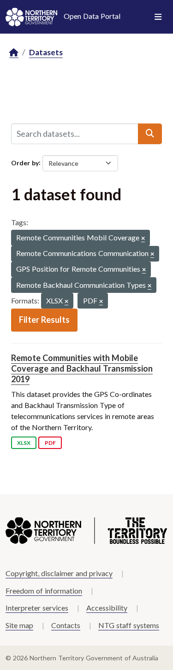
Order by (25, 162)
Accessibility (106, 607)
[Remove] (143, 238)
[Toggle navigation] (158, 17)
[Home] (13, 52)
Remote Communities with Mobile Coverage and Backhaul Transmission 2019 (82, 369)
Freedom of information (44, 590)
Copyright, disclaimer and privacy (59, 573)
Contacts (65, 625)
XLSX (23, 442)
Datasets (46, 52)
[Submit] (150, 133)
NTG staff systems (128, 625)
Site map (19, 625)
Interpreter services (37, 607)
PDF (50, 442)
